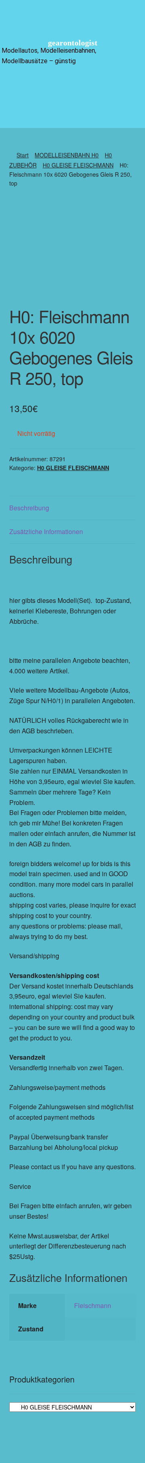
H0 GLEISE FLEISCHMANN (78, 165)
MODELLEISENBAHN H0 (67, 155)
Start (23, 155)
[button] (72, 86)
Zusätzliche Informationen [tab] (46, 531)
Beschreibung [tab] (29, 507)
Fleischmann (92, 1305)
